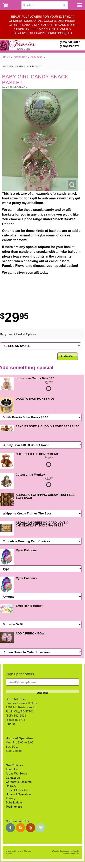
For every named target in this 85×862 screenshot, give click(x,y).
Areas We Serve (16, 773)
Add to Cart (67, 356)
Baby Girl (36, 57)
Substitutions (14, 802)
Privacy (10, 798)
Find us (10, 723)
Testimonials (14, 806)
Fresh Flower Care (18, 790)
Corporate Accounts (19, 781)
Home (6, 57)
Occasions (20, 57)
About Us (12, 769)
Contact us (13, 777)
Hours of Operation (18, 794)
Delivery (11, 786)
